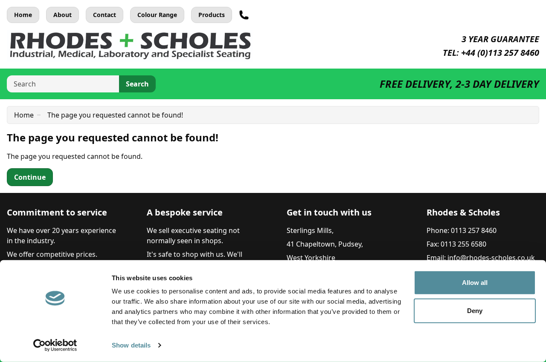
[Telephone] (244, 15)
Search (137, 84)
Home (23, 15)
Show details (131, 345)
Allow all (475, 282)
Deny (474, 310)
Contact (104, 15)
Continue (30, 177)
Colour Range (157, 15)
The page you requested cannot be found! (115, 115)
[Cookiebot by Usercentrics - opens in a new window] (55, 345)
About (62, 15)
